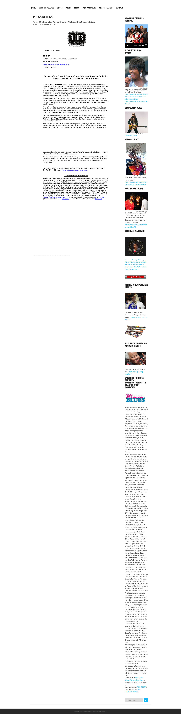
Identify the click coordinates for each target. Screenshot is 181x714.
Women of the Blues (136, 680)
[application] (136, 36)
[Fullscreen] (146, 45)
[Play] (128, 45)
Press (76, 7)
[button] (136, 36)
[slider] (135, 45)
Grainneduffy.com (131, 135)
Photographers (89, 7)
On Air (68, 7)
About (59, 7)
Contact (119, 7)
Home (33, 7)
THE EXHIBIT (141, 687)
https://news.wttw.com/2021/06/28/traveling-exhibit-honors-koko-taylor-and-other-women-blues (139, 96)
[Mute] (143, 45)
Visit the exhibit (105, 7)
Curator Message (46, 7)
